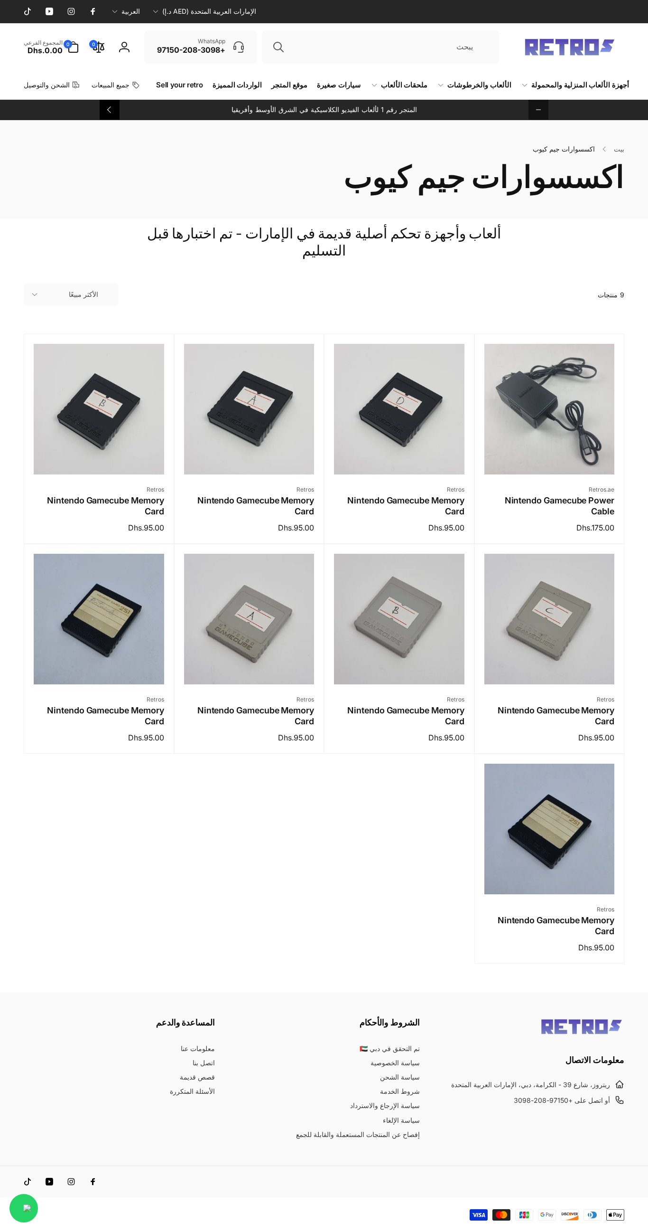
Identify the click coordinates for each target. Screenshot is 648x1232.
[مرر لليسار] (538, 110)
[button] (51, 47)
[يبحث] (278, 47)
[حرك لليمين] (110, 110)
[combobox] (380, 47)
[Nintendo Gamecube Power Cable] (548, 456)
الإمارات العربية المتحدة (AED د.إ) (209, 11)
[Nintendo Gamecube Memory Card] (398, 456)
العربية (130, 11)
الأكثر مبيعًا (83, 294)
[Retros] (581, 1033)
